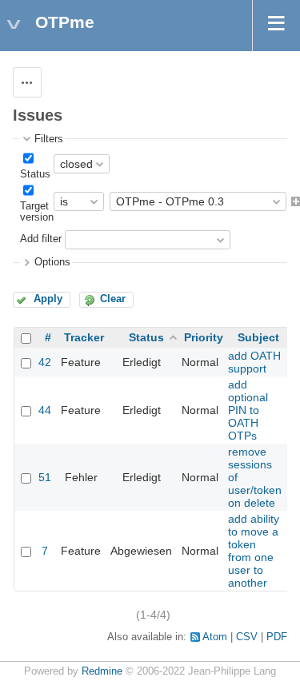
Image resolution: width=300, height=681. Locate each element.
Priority (203, 337)
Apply (48, 299)
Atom (214, 637)
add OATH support (254, 362)
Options (52, 262)
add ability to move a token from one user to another (253, 550)
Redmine (102, 671)
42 (44, 362)
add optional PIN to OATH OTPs (248, 410)
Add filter (41, 239)
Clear (113, 299)
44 (44, 410)
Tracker (84, 337)
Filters (48, 139)
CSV (247, 637)
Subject (258, 337)
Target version (37, 212)
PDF (276, 637)
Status (35, 174)
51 (44, 477)
